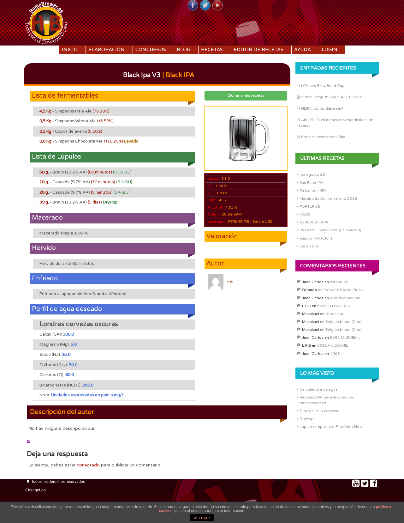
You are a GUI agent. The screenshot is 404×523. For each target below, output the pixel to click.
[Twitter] (205, 5)
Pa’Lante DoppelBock (343, 290)
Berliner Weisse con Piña (323, 137)
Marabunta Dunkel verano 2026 (328, 198)
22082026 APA (314, 222)
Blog (183, 49)
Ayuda (302, 49)
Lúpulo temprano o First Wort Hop (331, 426)
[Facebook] (193, 5)
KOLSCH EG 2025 (333, 306)
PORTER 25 (310, 206)
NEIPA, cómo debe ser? (322, 108)
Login (329, 49)
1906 (335, 353)
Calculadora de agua (319, 389)
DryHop (307, 419)
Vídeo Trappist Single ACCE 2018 (331, 97)
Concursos (150, 49)
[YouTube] (217, 5)
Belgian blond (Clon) (344, 321)
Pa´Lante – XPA (313, 190)
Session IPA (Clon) (316, 238)
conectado (88, 465)
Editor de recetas (258, 49)
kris (230, 281)
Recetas (212, 49)
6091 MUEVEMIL (345, 337)
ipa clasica (309, 246)
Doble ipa (334, 314)
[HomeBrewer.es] (46, 22)
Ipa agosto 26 (312, 174)
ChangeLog (35, 490)
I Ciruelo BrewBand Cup (323, 85)
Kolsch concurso (345, 298)
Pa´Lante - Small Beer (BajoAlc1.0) (330, 230)
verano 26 (339, 282)
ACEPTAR (202, 518)
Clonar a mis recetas (245, 95)
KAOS (305, 214)
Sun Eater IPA (311, 182)
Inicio (70, 49)
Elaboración (106, 49)
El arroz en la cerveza (319, 411)
